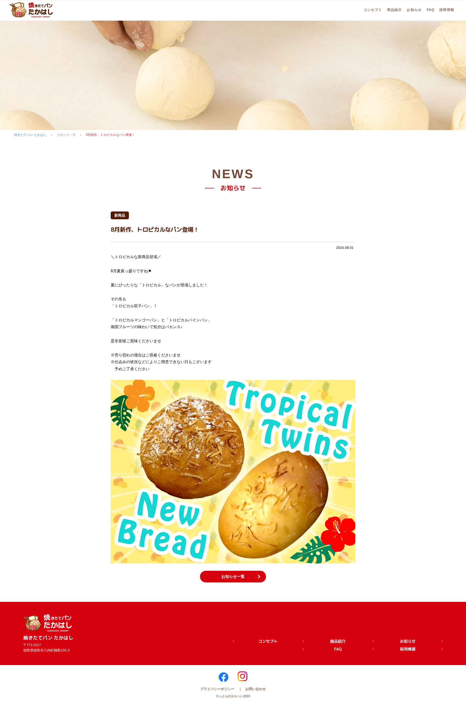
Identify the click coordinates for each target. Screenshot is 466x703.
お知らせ (414, 10)
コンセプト (373, 10)
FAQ (430, 10)
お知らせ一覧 (66, 135)
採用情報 (446, 10)
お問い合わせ (255, 689)
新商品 (119, 215)
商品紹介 (394, 10)
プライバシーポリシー (217, 689)
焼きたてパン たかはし (30, 135)
